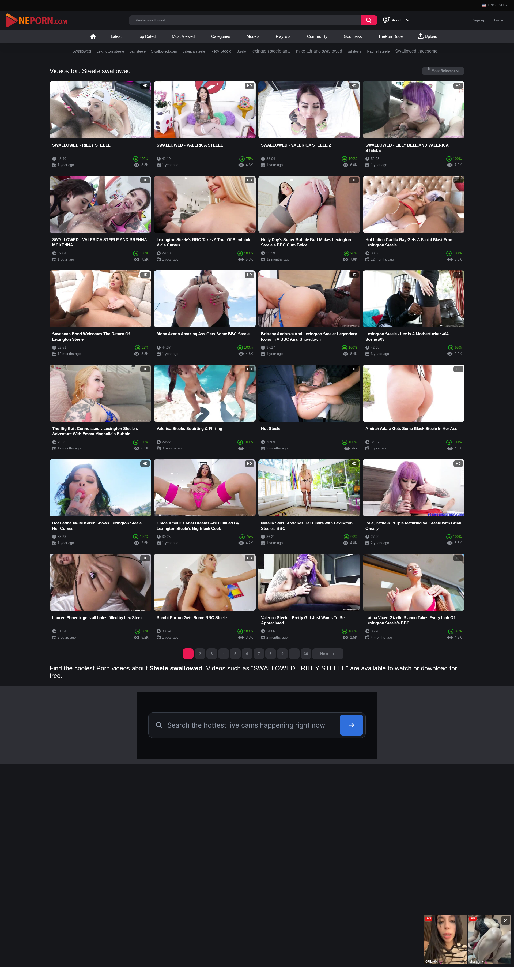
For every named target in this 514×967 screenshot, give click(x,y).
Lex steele (138, 51)
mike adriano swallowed (319, 51)
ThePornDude (390, 36)
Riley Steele (220, 51)
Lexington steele (110, 51)
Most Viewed (183, 36)
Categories (220, 36)
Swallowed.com (164, 51)
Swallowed (81, 51)
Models (253, 36)
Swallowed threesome (416, 51)
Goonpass (353, 36)
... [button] (294, 653)
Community (317, 36)
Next (325, 653)
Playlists (283, 36)
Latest (116, 36)
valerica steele (194, 51)
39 (306, 653)
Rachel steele (378, 51)
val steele (354, 51)
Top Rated (147, 36)
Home (93, 36)
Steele (241, 51)
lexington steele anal (271, 51)
